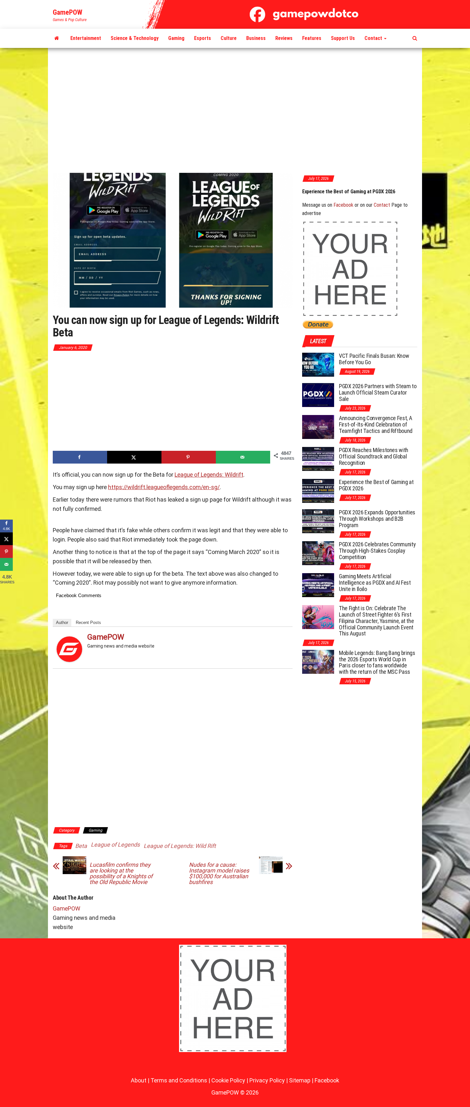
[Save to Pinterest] (188, 457)
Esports (202, 38)
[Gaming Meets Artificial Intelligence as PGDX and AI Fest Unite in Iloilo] (318, 585)
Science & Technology (135, 38)
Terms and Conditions (179, 1080)
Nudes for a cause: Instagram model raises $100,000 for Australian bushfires (219, 873)
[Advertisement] (235, 111)
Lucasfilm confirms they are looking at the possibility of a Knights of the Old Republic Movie (121, 873)
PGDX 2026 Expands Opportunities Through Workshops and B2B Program (359, 194)
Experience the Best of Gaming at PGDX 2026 (376, 485)
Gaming (176, 38)
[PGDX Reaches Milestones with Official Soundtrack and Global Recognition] (318, 459)
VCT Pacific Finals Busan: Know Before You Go (374, 358)
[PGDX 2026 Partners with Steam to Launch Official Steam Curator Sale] (318, 395)
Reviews (284, 38)
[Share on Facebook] (80, 457)
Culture (229, 38)
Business (256, 38)
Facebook (343, 205)
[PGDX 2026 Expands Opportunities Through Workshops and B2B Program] (318, 521)
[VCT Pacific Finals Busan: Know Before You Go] (318, 364)
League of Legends (115, 844)
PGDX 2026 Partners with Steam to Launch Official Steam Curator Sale (377, 392)
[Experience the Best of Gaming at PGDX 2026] (318, 491)
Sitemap (299, 1080)
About (138, 1080)
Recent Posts (88, 622)
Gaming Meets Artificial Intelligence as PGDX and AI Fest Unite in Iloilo (375, 582)
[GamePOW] (57, 38)
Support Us (343, 38)
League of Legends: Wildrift (209, 474)
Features (311, 38)
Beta (81, 845)
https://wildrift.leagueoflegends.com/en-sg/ (164, 487)
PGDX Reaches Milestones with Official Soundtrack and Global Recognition (373, 456)
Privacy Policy (267, 1080)
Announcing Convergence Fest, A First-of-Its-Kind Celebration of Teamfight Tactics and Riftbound (375, 424)
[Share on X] (134, 457)
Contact (373, 38)
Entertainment (85, 38)
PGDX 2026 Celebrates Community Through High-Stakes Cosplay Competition (377, 550)
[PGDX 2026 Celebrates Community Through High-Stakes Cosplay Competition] (318, 553)
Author (62, 622)
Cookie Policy (228, 1080)
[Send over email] (243, 457)
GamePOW (67, 12)
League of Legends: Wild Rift (180, 845)
